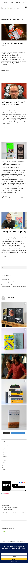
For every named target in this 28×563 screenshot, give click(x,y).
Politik (4, 460)
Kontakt (12, 2)
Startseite (5, 2)
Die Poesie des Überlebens (7, 282)
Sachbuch (5, 454)
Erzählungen (6, 445)
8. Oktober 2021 (4, 69)
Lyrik (4, 448)
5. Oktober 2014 (4, 127)
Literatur (3, 70)
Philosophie (5, 456)
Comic (7, 197)
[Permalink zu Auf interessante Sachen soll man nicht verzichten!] (14, 99)
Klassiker (5, 446)
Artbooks (5, 471)
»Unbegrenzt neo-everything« (14, 232)
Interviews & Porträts (5, 129)
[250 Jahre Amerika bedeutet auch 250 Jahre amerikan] (14, 391)
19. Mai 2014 (3, 196)
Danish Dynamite (5, 279)
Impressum (18, 2)
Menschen (3, 459)
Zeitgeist (5, 462)
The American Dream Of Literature (9, 284)
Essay (10, 197)
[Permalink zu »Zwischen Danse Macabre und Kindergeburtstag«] (14, 158)
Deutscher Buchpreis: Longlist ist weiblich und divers (13, 286)
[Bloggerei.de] (5, 493)
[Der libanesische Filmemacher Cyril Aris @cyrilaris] (14, 366)
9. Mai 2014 (3, 256)
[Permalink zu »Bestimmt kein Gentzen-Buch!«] (14, 40)
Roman (7, 70)
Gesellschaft (14, 197)
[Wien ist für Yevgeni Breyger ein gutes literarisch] (14, 340)
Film (2, 465)
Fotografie (3, 469)
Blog (24, 2)
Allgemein (3, 197)
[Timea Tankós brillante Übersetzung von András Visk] (14, 417)
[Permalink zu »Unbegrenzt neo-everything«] (14, 228)
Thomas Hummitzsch (14, 49)
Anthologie (5, 450)
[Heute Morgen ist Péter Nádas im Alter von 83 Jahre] (14, 314)
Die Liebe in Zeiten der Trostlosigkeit (9, 281)
